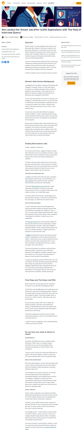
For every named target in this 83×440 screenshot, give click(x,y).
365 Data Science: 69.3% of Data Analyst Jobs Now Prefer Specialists (70, 66)
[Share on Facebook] (5, 62)
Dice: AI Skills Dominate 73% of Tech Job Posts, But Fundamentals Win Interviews (70, 51)
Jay (43, 367)
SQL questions (29, 181)
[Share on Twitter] (3, 62)
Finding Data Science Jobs (8, 51)
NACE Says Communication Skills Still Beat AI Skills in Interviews (71, 61)
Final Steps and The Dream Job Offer (11, 54)
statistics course (32, 222)
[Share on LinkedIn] (8, 62)
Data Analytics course (38, 186)
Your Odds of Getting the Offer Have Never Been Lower (71, 46)
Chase (28, 235)
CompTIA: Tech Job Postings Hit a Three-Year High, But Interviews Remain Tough (70, 56)
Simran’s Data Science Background (10, 49)
